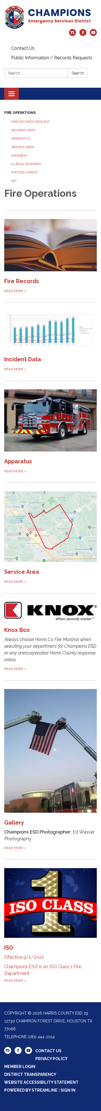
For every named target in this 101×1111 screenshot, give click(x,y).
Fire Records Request (30, 122)
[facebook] (82, 34)
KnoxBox (19, 155)
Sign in (68, 1090)
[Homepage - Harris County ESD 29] (50, 17)
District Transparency (30, 1074)
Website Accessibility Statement (41, 1082)
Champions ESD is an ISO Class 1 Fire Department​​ (42, 963)
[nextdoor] (72, 34)
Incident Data (23, 130)
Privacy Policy (51, 1058)
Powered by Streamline (31, 1090)
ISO (13, 181)
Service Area (22, 147)
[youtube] (93, 34)
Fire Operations (20, 113)
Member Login (19, 1066)
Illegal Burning (26, 164)
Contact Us (23, 48)
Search (78, 73)
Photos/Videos (24, 172)
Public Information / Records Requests (51, 57)
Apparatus (20, 139)
